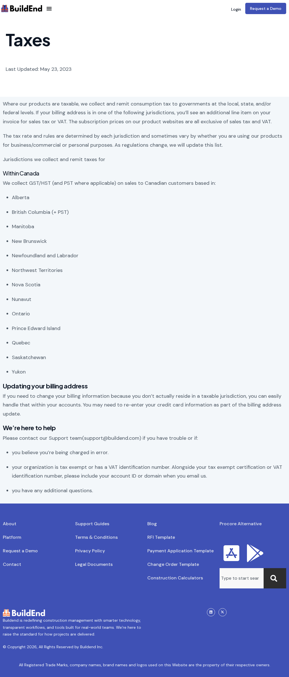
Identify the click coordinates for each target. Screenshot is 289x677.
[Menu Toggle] (49, 8)
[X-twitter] (222, 612)
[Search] (275, 578)
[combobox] (242, 578)
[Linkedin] (211, 612)
